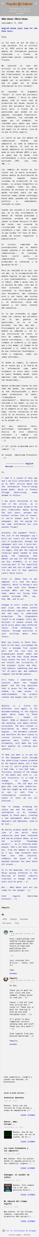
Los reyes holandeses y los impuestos (16, 1149)
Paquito (13, 978)
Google (13, 919)
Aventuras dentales (14, 1097)
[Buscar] (36, 3)
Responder (13, 973)
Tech (17, 923)
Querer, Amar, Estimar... (11, 1122)
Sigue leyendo (28, 1115)
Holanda (24, 919)
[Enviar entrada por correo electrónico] (3, 915)
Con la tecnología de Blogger (21, 1230)
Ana (11, 931)
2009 (4, 919)
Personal (6, 923)
